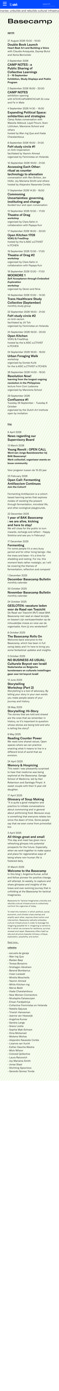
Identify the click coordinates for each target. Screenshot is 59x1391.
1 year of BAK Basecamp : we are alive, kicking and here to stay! (25, 521)
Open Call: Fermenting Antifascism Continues (24, 481)
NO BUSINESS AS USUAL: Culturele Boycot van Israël (27, 661)
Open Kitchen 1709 (21, 235)
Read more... (13, 942)
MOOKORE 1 (17, 275)
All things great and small (26, 836)
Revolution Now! (19, 376)
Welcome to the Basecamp (27, 870)
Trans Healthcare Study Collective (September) (25, 300)
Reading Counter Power (25, 738)
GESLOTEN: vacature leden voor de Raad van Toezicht (27, 607)
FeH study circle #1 (21, 146)
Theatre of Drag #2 (21, 255)
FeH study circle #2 (22, 315)
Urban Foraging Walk (23, 356)
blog (10, 424)
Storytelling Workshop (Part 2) (21, 685)
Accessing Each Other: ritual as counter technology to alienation (25, 170)
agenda (11, 32)
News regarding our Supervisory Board (22, 437)
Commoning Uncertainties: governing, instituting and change (26, 197)
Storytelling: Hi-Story (23, 711)
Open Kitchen (18, 336)
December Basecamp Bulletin (29, 579)
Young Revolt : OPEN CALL (27, 449)
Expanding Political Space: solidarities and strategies (27, 114)
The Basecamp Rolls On (25, 636)
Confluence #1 (18, 399)
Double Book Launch (23, 44)
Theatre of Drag (19, 215)
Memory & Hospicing (23, 765)
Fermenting (16, 545)
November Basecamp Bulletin (29, 592)
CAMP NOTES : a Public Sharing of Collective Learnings (22, 68)
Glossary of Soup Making (26, 799)
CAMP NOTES (18, 92)
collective (12, 947)
